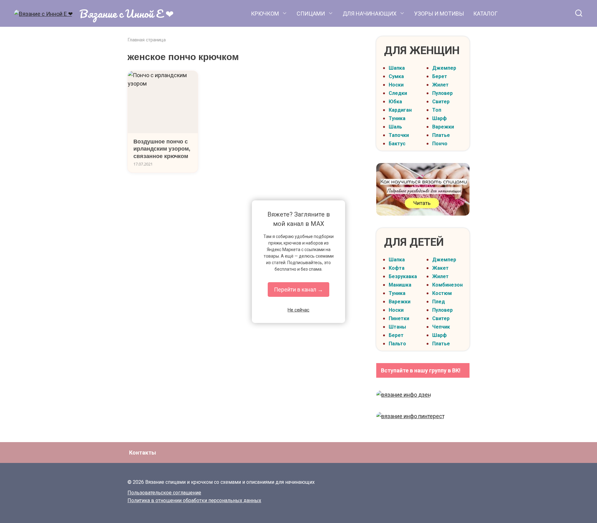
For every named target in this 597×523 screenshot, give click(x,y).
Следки (398, 93)
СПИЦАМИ (311, 13)
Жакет (440, 268)
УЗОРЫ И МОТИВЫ (439, 13)
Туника (397, 118)
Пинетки (399, 318)
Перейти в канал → (298, 289)
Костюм (442, 293)
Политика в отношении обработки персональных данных (194, 500)
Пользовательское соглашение (164, 493)
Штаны (397, 327)
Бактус (397, 144)
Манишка (400, 285)
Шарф (439, 118)
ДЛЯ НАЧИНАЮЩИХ (369, 13)
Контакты (142, 452)
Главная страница (146, 40)
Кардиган (400, 110)
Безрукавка (403, 276)
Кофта (397, 268)
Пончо (439, 144)
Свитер (441, 102)
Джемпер (444, 68)
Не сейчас (298, 310)
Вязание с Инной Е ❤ (126, 13)
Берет (439, 76)
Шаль (395, 127)
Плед (438, 302)
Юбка (395, 102)
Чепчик (441, 327)
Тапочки (399, 135)
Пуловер (442, 93)
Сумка (396, 76)
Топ (436, 110)
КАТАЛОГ (485, 13)
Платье (441, 135)
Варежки (443, 127)
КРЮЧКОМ (265, 13)
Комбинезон (447, 285)
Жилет (440, 85)
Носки (396, 85)
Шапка (397, 68)
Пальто (397, 344)
